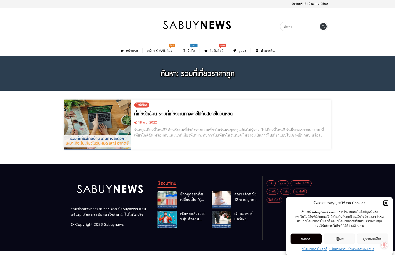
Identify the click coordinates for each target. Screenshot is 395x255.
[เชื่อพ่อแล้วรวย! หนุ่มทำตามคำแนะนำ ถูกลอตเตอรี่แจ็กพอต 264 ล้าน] (167, 219)
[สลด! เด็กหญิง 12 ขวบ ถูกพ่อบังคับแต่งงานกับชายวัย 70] (221, 199)
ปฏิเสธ (339, 239)
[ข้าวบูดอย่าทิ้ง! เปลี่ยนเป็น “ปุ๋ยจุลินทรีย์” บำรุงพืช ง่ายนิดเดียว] (167, 199)
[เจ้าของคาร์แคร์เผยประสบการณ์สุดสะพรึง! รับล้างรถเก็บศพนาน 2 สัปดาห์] (221, 219)
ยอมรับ (306, 239)
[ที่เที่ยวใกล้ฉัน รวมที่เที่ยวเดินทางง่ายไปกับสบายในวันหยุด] (97, 125)
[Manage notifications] (384, 245)
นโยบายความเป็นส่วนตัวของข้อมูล (351, 249)
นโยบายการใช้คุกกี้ (314, 249)
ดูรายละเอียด (372, 239)
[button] (386, 203)
